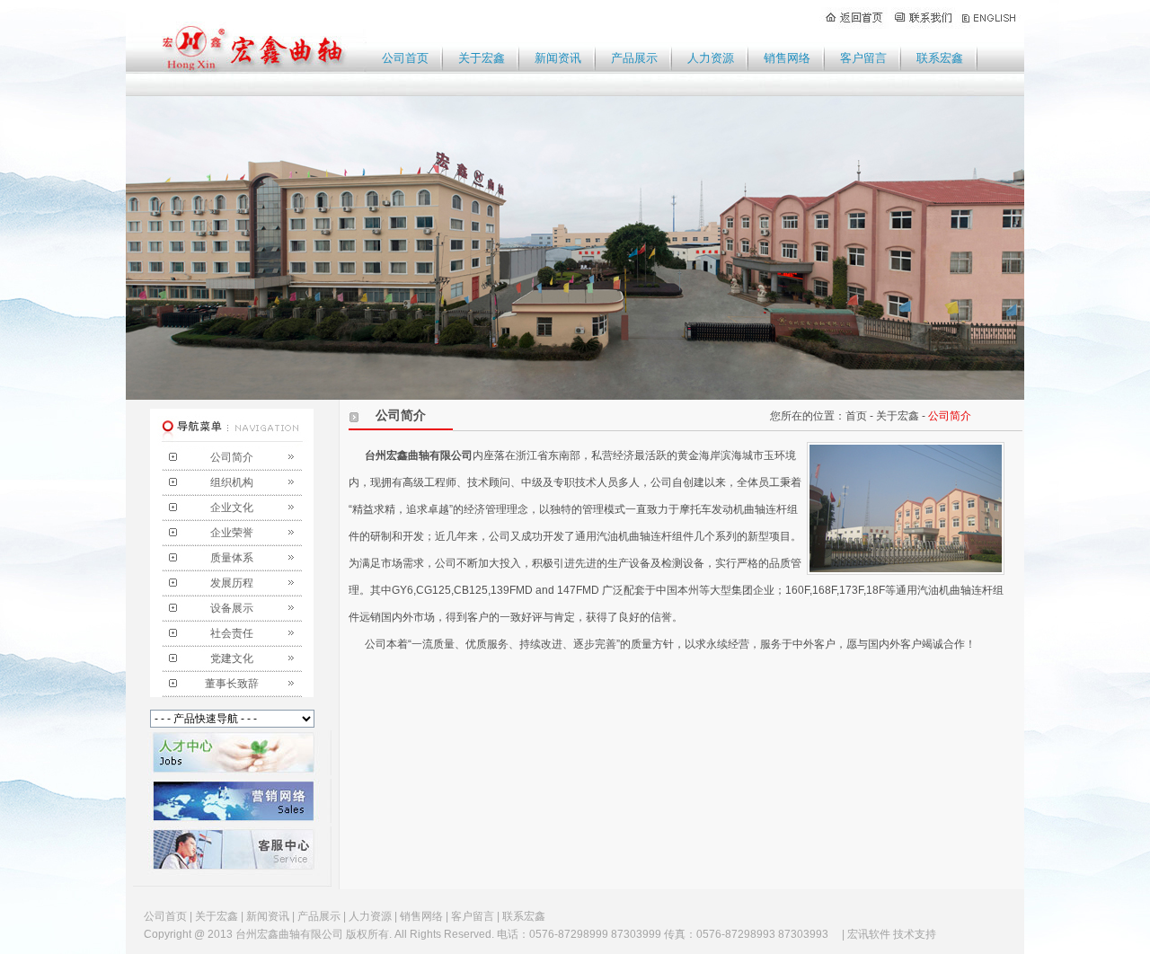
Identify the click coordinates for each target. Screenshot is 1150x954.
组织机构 (231, 482)
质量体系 (231, 558)
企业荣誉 (231, 532)
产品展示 (634, 58)
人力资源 (710, 58)
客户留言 (863, 58)
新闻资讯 (558, 58)
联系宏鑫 (939, 58)
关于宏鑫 (481, 58)
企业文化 (231, 507)
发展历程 (231, 583)
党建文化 (231, 658)
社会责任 (231, 633)
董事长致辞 (232, 683)
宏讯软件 (868, 934)
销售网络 (787, 58)
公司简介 (231, 457)
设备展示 (231, 608)
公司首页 (405, 58)
